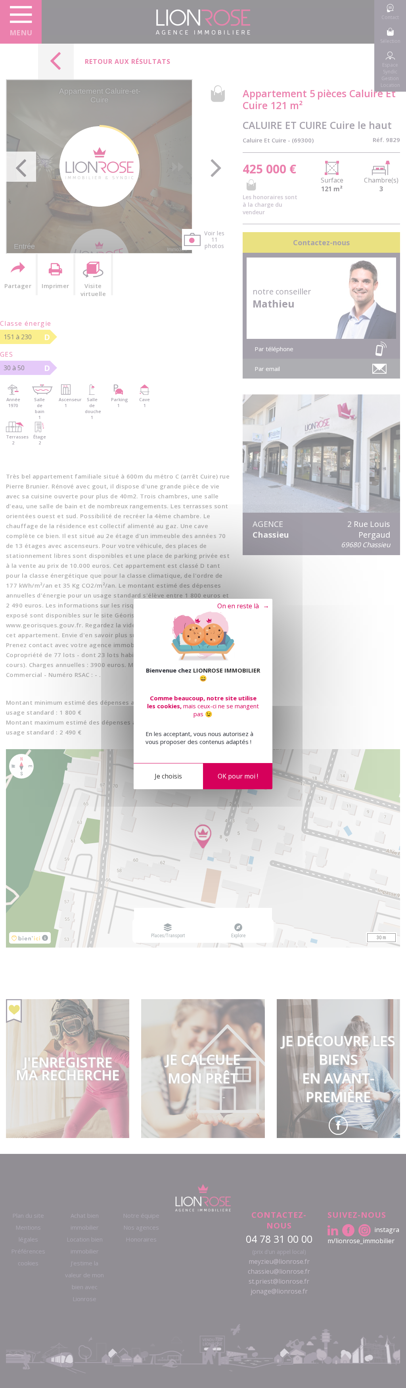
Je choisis (168, 776)
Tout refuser (239, 606)
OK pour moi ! (238, 776)
